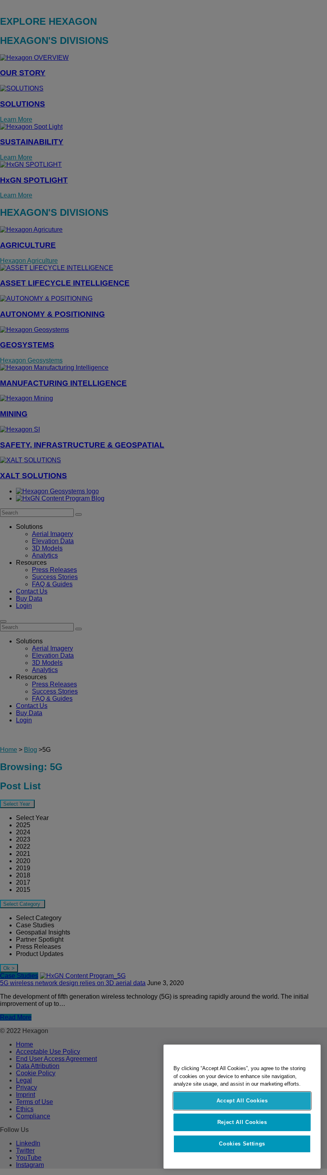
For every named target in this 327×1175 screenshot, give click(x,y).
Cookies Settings (242, 1144)
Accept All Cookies (242, 1101)
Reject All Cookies (242, 1122)
